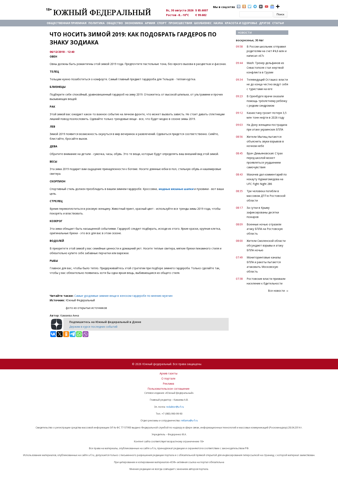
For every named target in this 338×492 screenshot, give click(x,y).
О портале (168, 378)
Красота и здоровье (241, 23)
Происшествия (180, 23)
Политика (96, 23)
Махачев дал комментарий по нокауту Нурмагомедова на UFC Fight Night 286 (267, 179)
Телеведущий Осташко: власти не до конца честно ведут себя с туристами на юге (267, 84)
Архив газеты (168, 373)
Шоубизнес (203, 23)
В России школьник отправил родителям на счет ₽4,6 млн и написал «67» (267, 51)
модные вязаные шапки (175, 189)
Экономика (134, 23)
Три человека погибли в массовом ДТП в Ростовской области (266, 195)
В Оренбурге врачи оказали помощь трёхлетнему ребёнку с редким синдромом (267, 100)
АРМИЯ (150, 23)
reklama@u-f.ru (189, 420)
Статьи (278, 23)
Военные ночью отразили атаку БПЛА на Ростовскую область (265, 229)
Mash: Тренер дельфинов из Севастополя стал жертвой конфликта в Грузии (265, 67)
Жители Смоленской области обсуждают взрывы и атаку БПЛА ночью (266, 245)
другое (264, 23)
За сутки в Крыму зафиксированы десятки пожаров (263, 212)
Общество (115, 23)
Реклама (168, 383)
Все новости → (278, 290)
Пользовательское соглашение (168, 388)
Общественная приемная (66, 23)
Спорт (162, 23)
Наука (218, 23)
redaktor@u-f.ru (175, 406)
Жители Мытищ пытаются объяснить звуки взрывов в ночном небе (265, 141)
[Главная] (103, 12)
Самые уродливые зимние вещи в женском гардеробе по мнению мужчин (123, 296)
